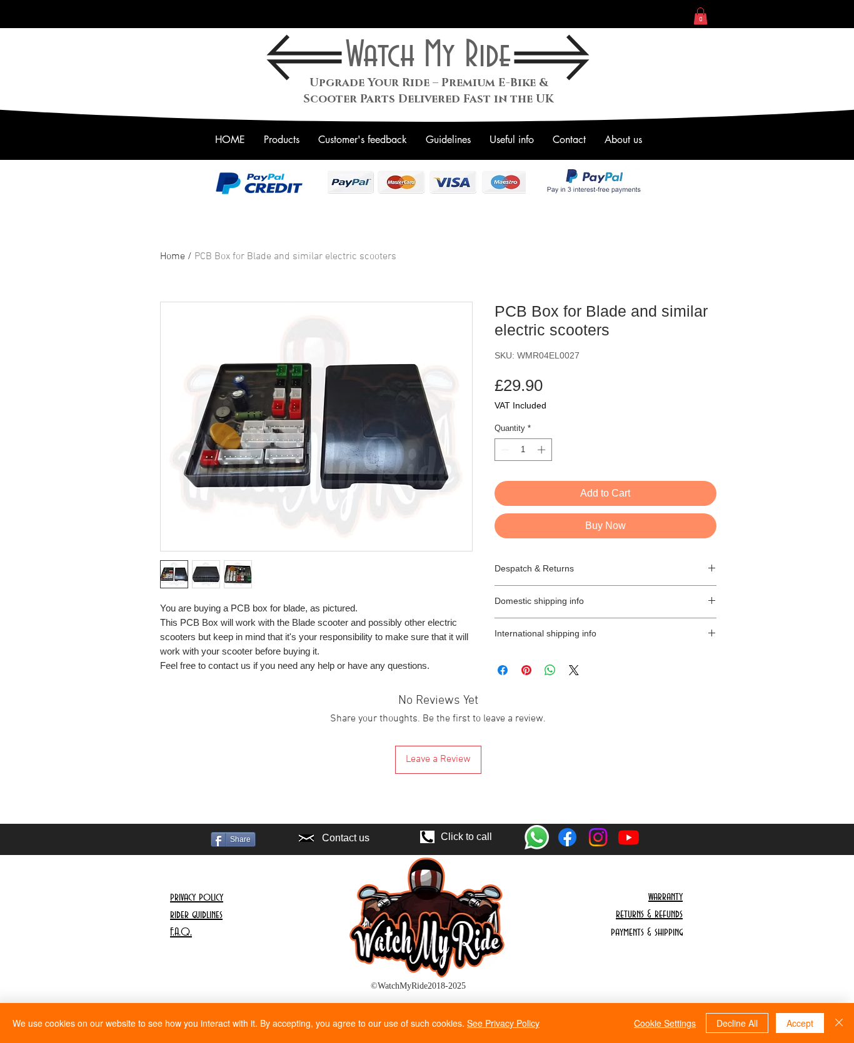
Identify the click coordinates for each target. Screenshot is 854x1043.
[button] (700, 15)
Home (172, 256)
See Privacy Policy (503, 1023)
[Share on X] (573, 670)
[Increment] (542, 449)
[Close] (838, 1023)
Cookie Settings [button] (665, 1023)
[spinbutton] (523, 449)
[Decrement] (503, 449)
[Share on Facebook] (502, 670)
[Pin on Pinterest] (526, 670)
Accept (799, 1023)
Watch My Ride (428, 56)
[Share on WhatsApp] (550, 670)
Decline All (737, 1023)
